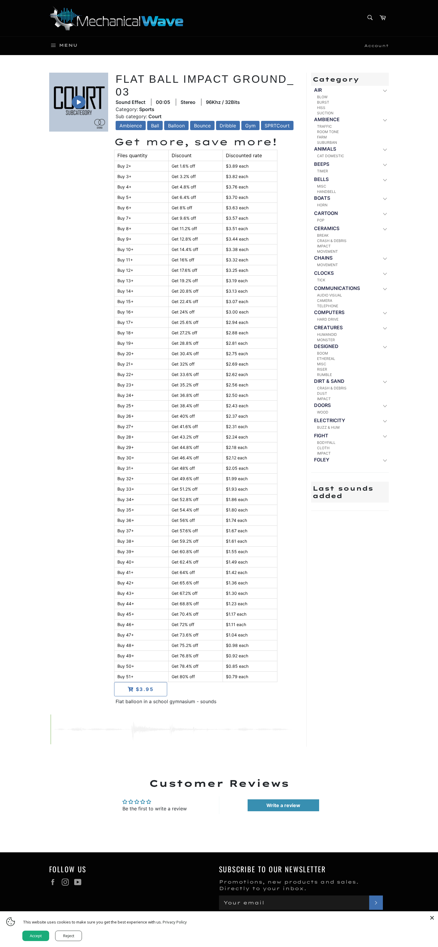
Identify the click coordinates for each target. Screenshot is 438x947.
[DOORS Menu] (384, 406)
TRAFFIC (324, 126)
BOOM (322, 353)
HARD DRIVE (327, 319)
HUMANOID (327, 334)
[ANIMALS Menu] (384, 149)
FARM (322, 137)
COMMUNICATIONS (337, 288)
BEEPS (321, 164)
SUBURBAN (327, 142)
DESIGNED (326, 346)
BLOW (322, 97)
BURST (323, 102)
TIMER (322, 171)
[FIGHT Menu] (384, 436)
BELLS (321, 179)
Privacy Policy (175, 922)
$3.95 (143, 689)
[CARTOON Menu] (384, 214)
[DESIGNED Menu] (384, 347)
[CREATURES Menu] (384, 328)
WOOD (322, 412)
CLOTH (323, 448)
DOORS (322, 405)
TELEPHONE (327, 306)
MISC (321, 186)
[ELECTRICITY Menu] (384, 421)
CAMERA (324, 300)
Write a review (283, 805)
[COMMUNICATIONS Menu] (384, 289)
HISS (321, 107)
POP (320, 220)
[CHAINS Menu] (384, 258)
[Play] (79, 101)
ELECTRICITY (329, 420)
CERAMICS (326, 228)
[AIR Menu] (384, 90)
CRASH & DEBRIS (332, 240)
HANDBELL (326, 191)
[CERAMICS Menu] (384, 229)
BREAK (323, 235)
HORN (322, 205)
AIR (318, 90)
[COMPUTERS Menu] (384, 313)
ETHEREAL (326, 358)
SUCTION (325, 113)
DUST (322, 393)
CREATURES (328, 327)
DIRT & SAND (329, 381)
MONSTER (326, 340)
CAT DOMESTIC (330, 156)
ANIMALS (325, 149)
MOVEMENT (327, 251)
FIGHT (321, 436)
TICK (321, 280)
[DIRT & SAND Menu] (384, 381)
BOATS (322, 198)
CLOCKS (324, 273)
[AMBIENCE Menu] (384, 120)
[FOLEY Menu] (384, 460)
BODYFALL (326, 442)
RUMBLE (324, 374)
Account (376, 45)
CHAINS (323, 258)
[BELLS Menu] (384, 180)
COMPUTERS (329, 312)
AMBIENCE (327, 119)
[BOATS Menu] (384, 198)
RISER (322, 369)
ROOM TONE (328, 132)
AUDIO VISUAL (329, 295)
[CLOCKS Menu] (384, 273)
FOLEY (321, 460)
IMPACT (324, 246)
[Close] (432, 917)
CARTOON (326, 213)
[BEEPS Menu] (384, 164)
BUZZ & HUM (328, 427)
